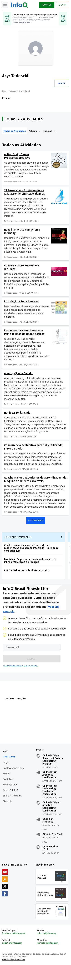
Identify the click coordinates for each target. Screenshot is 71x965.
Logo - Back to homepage (19, 4)
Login (6, 762)
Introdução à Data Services (21, 301)
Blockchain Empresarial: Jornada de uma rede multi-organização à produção (30, 560)
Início (5, 751)
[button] (31, 658)
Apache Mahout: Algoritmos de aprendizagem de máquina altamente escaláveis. (35, 479)
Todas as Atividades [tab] (14, 131)
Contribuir (8, 779)
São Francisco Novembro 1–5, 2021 (52, 739)
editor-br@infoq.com (12, 943)
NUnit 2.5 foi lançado (17, 412)
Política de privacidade (13, 959)
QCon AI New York (52, 834)
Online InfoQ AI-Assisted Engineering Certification (51, 806)
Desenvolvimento (18, 537)
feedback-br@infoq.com (13, 933)
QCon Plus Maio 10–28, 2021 (16, 739)
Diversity (7, 801)
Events (6, 773)
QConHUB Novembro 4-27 (15, 734)
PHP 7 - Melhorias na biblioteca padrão (26, 570)
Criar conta (9, 756)
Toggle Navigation (5, 5)
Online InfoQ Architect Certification (49, 775)
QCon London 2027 (50, 848)
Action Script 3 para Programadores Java (17, 156)
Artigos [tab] (34, 131)
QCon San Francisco (47, 820)
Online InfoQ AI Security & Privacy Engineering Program (52, 759)
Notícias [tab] (49, 131)
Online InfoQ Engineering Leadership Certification (49, 790)
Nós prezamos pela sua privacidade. (20, 665)
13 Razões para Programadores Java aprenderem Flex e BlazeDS (24, 192)
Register (47, 5)
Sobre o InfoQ (10, 790)
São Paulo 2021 (43, 734)
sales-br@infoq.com (46, 933)
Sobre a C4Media (12, 795)
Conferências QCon (13, 768)
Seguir (61, 83)
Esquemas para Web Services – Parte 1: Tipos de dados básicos (24, 332)
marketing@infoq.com (47, 943)
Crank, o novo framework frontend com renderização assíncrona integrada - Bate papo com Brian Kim (31, 548)
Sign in (62, 5)
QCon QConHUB (24, 706)
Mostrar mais (35, 520)
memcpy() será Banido (18, 373)
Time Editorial (10, 784)
